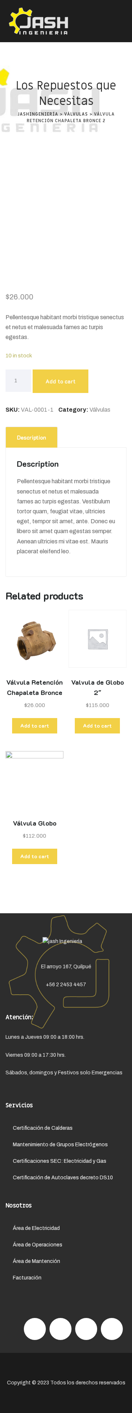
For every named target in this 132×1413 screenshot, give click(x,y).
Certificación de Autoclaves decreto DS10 (63, 1177)
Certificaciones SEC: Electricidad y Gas (59, 1161)
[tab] (32, 437)
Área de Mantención (36, 1261)
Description (31, 437)
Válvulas (99, 410)
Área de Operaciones (37, 1245)
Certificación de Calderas (43, 1128)
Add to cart (60, 381)
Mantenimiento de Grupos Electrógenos (60, 1144)
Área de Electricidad (36, 1228)
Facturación (27, 1278)
